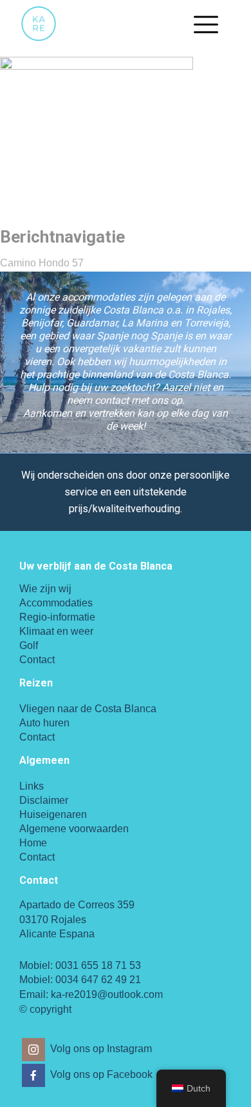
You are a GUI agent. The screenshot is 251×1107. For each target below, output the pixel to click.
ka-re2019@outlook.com (107, 994)
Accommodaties (56, 602)
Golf (28, 645)
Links (31, 786)
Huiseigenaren (53, 814)
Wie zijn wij (45, 588)
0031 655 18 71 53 (98, 965)
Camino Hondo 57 (42, 262)
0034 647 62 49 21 (98, 979)
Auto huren (44, 722)
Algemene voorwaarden (74, 828)
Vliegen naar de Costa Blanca (87, 708)
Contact (37, 659)
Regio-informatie (57, 617)
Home (33, 842)
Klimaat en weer (56, 631)
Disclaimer (43, 800)
